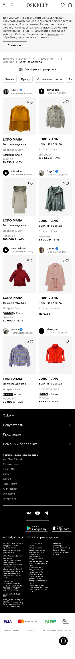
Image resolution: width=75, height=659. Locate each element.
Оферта (30, 630)
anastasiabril (18, 248)
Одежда (8, 62)
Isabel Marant (10, 483)
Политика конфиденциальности (56, 630)
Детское (8, 58)
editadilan (53, 89)
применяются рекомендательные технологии (12, 550)
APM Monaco (10, 488)
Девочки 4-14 (50, 58)
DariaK (51, 248)
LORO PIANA (27, 58)
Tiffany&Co (9, 469)
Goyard (7, 479)
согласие (53, 34)
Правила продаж (11, 630)
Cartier (7, 474)
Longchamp (9, 498)
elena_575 (52, 329)
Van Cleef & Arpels (13, 459)
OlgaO (50, 171)
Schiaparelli (9, 493)
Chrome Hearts (11, 464)
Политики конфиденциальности (25, 31)
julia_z (15, 90)
